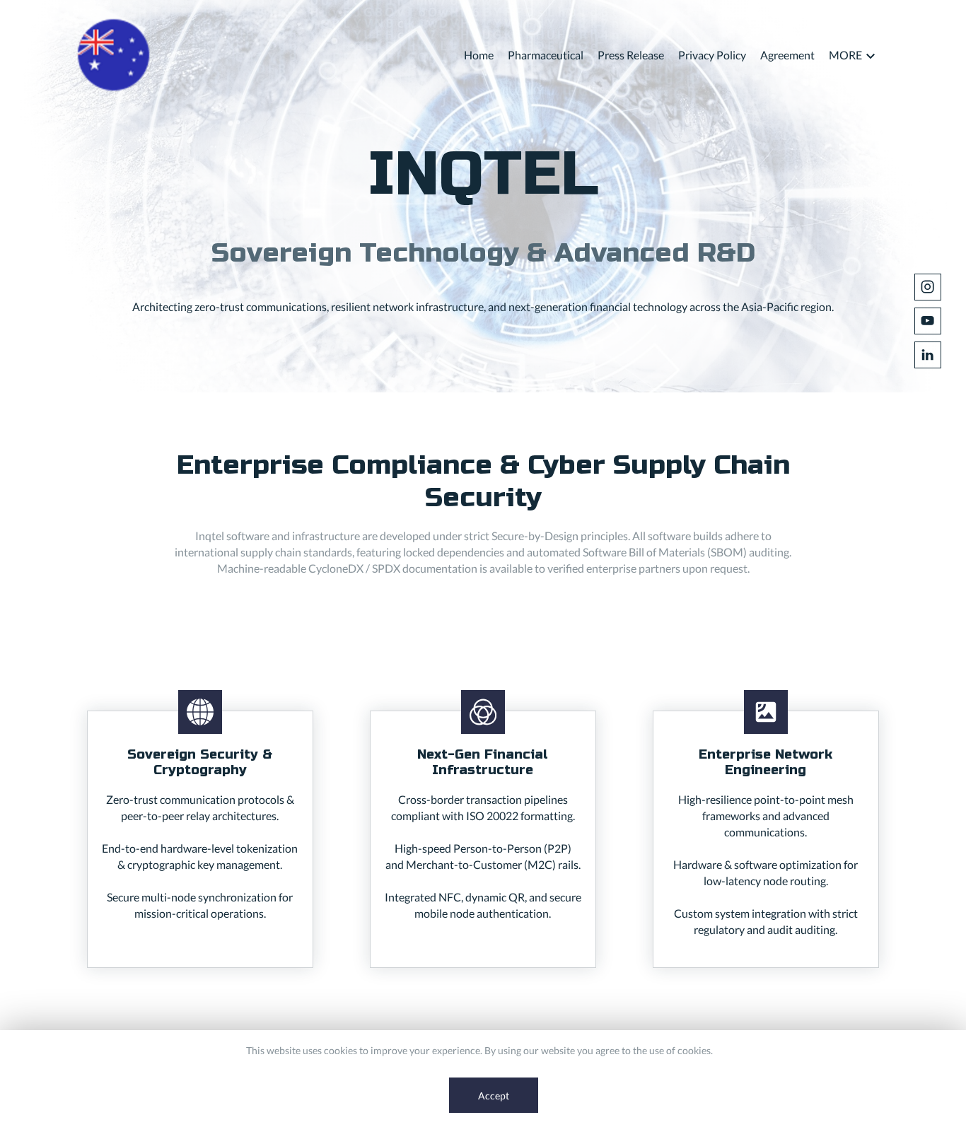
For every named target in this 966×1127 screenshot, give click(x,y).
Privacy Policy (712, 55)
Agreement (787, 55)
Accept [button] (493, 1096)
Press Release (631, 55)
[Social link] (927, 287)
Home (479, 55)
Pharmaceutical (545, 55)
